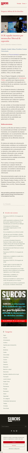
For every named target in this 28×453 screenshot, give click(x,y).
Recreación (6, 391)
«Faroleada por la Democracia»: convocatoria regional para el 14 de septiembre (12, 227)
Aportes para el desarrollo (9, 345)
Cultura (5, 359)
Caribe (4, 352)
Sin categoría (6, 398)
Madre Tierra (6, 381)
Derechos (19, 44)
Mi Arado (5, 384)
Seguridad (5, 396)
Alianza (5, 338)
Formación (6, 376)
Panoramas (6, 386)
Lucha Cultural (7, 379)
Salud (4, 394)
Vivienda (5, 406)
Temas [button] (23, 3)
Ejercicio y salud (7, 369)
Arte (4, 347)
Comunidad (6, 355)
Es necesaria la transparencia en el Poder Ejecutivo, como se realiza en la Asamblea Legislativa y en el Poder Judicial (13, 270)
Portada (19, 3)
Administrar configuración (14, 448)
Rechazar (14, 445)
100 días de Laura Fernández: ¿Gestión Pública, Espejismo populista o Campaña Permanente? (13, 236)
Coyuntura (5, 357)
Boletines (5, 350)
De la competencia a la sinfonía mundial (13, 232)
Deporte (5, 362)
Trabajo (5, 403)
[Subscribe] (25, 426)
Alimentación (6, 340)
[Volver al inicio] (4, 3)
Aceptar (14, 442)
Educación (5, 367)
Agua (4, 335)
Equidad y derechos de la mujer (11, 374)
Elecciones (6, 372)
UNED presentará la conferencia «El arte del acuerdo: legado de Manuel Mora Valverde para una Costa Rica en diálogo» (13, 221)
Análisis (5, 342)
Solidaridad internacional (9, 401)
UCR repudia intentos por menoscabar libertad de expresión (12, 38)
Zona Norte (6, 408)
